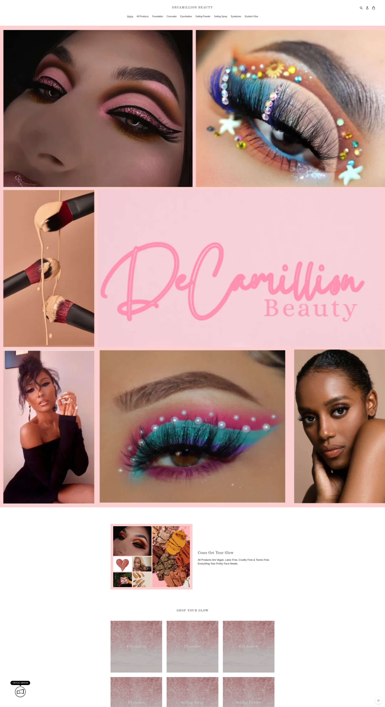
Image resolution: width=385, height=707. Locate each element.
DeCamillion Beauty (192, 7)
